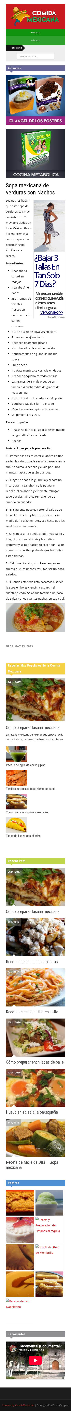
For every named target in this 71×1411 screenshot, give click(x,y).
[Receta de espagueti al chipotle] (35, 987)
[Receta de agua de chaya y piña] (35, 754)
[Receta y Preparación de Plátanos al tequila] (49, 1230)
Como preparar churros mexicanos (27, 812)
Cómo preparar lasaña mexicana (33, 727)
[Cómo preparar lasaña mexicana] (35, 699)
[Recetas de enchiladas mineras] (35, 937)
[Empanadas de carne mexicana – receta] (20, 1257)
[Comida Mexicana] (35, 16)
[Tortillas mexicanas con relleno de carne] (35, 778)
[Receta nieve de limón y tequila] (49, 1203)
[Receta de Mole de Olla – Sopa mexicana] (35, 1138)
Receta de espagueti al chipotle (32, 1011)
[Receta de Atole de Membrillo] (49, 1257)
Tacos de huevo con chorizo (23, 836)
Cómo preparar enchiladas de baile (35, 1062)
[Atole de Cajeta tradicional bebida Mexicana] (20, 1284)
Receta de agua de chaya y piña (25, 765)
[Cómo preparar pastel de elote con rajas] (20, 1203)
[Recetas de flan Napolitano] (20, 1311)
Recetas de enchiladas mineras (32, 961)
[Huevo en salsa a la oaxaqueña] (35, 1088)
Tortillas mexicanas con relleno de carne (30, 789)
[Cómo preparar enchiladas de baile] (35, 1038)
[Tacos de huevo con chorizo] (35, 825)
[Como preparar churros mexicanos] (35, 801)
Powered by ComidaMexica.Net (18, 1405)
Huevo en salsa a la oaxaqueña (32, 1112)
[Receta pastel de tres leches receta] (20, 1230)
